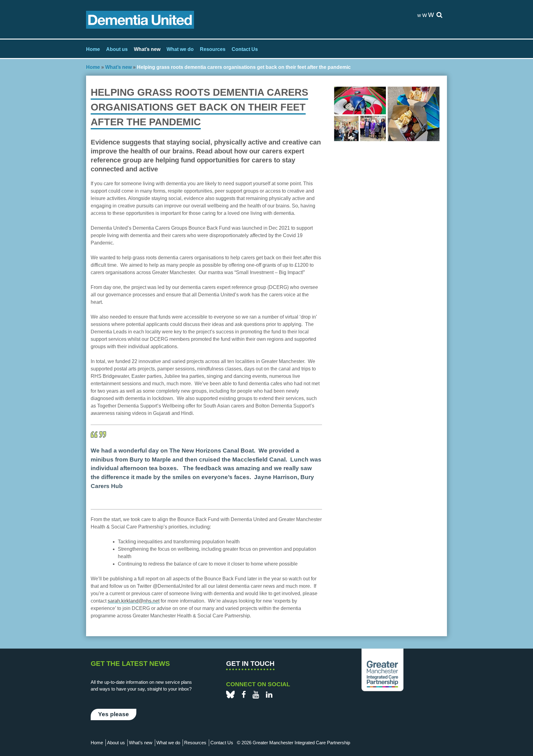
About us (117, 49)
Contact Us (245, 49)
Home (93, 49)
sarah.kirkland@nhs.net (133, 601)
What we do (180, 49)
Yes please (113, 714)
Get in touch (250, 663)
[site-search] (439, 15)
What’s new (147, 49)
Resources (212, 49)
